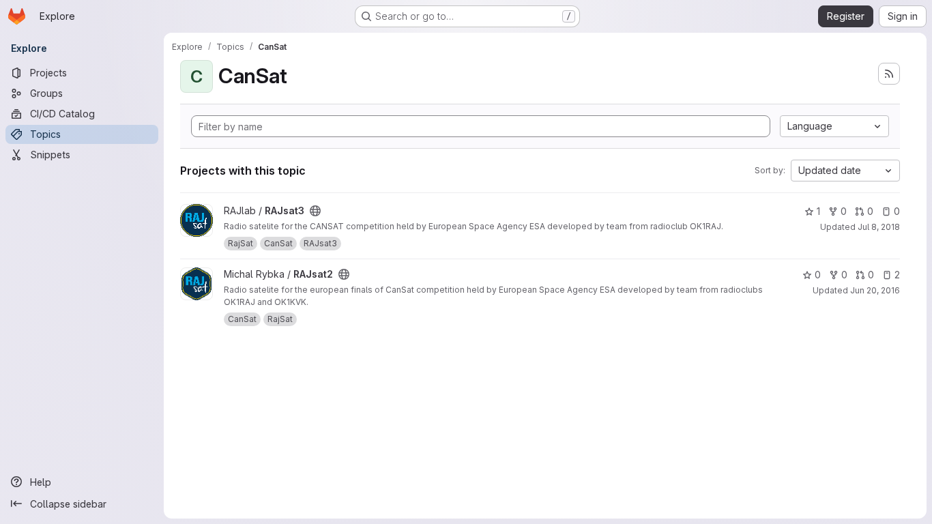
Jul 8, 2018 (879, 227)
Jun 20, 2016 (875, 290)
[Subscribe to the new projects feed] (889, 74)
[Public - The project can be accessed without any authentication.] (315, 210)
